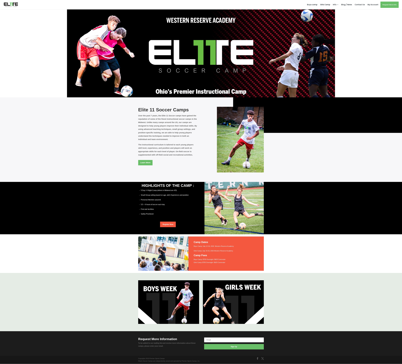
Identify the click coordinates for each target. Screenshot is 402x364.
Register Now (168, 224)
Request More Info (390, 5)
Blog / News (346, 4)
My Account (373, 4)
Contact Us (360, 4)
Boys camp (312, 4)
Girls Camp (325, 4)
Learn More (145, 163)
